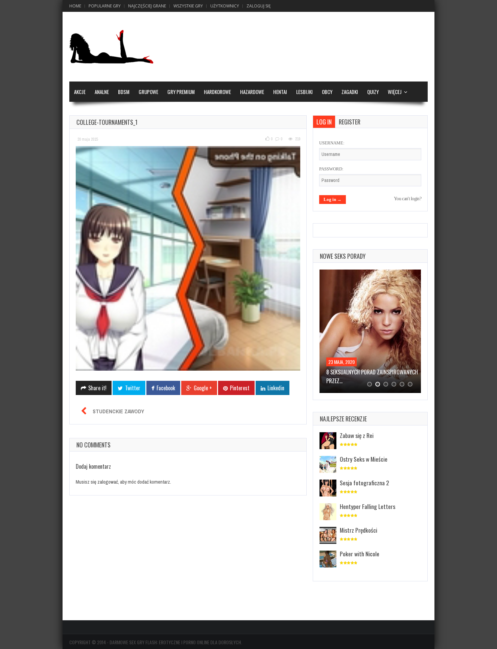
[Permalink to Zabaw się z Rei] (328, 441)
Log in (324, 121)
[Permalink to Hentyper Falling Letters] (328, 512)
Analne (102, 91)
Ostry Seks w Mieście (363, 459)
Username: (332, 142)
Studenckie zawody (118, 411)
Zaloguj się (258, 6)
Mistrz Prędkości (358, 530)
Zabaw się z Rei (357, 435)
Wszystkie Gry (188, 6)
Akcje (80, 91)
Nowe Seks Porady (342, 256)
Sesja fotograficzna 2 (364, 482)
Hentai (280, 91)
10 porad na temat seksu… (356, 372)
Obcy (327, 91)
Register (349, 121)
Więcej (395, 91)
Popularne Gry (105, 6)
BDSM (123, 91)
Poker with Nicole (359, 553)
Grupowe (148, 91)
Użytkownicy (224, 6)
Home (75, 6)
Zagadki (349, 91)
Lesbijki (304, 91)
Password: (331, 168)
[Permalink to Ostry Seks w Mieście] (328, 464)
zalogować (107, 481)
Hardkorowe (217, 91)
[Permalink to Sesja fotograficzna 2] (328, 488)
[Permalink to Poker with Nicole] (328, 559)
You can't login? (407, 198)
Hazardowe (252, 91)
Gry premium (181, 91)
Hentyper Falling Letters (367, 506)
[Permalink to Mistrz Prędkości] (328, 535)
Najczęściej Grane (147, 6)
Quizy (373, 91)
